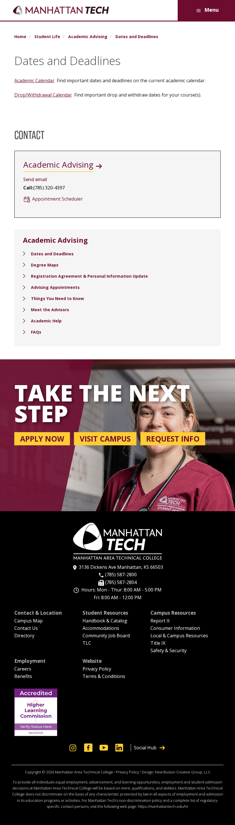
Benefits (23, 676)
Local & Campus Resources (179, 636)
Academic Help (46, 321)
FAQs (36, 332)
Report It (160, 621)
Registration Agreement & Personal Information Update (89, 276)
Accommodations (101, 628)
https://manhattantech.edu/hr (163, 806)
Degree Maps (44, 265)
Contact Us (26, 628)
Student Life (47, 37)
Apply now (42, 439)
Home (20, 37)
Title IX (157, 643)
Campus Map (28, 621)
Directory (24, 636)
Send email (35, 179)
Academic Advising (87, 37)
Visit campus (105, 439)
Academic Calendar (34, 80)
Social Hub (145, 747)
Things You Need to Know (57, 298)
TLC (87, 643)
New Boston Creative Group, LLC (182, 772)
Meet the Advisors (50, 309)
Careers (22, 669)
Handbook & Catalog (105, 621)
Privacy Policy (97, 669)
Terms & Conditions (104, 676)
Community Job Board (106, 636)
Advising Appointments (55, 287)
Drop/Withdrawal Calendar (43, 95)
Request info (172, 439)
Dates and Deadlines (52, 253)
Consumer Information (175, 628)
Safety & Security (168, 651)
